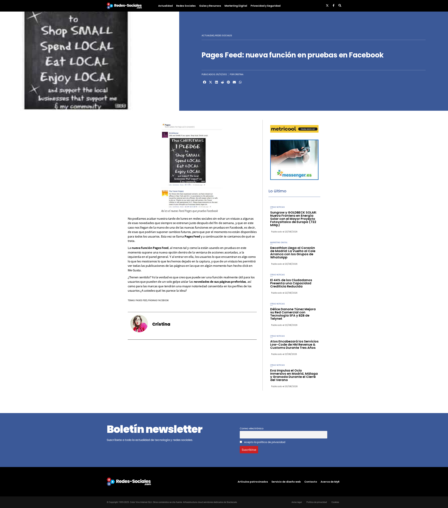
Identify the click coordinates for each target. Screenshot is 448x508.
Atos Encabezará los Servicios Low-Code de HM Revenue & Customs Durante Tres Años (294, 344)
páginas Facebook (158, 300)
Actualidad (165, 6)
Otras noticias (277, 207)
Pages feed (141, 300)
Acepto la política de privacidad (264, 442)
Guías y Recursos (210, 6)
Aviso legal (297, 502)
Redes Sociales (186, 6)
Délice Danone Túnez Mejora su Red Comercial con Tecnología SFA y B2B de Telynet (293, 314)
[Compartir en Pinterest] (228, 82)
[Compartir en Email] (234, 82)
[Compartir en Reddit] (222, 82)
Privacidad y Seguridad (266, 6)
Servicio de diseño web (286, 481)
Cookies (335, 502)
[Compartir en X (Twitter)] (211, 82)
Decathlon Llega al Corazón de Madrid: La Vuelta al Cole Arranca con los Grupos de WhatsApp (292, 252)
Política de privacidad (316, 502)
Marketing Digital (236, 6)
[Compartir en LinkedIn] (216, 82)
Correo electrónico (252, 428)
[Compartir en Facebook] (205, 82)
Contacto (310, 481)
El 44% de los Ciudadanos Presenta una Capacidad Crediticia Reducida (291, 283)
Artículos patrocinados (253, 481)
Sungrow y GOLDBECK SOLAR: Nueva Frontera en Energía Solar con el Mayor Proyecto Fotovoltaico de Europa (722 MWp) (293, 218)
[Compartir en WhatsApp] (240, 82)
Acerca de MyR (330, 481)
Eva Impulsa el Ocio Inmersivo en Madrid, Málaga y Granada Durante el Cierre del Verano (294, 375)
